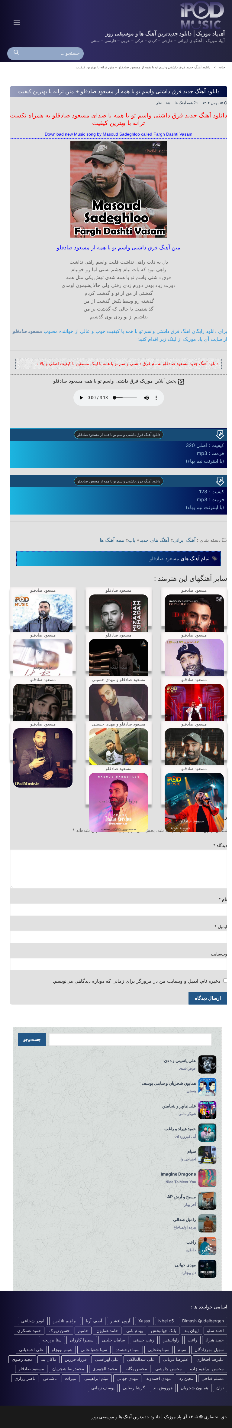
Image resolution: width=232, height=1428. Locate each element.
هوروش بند (162, 1387)
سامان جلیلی (113, 1339)
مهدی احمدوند (158, 1378)
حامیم (83, 1330)
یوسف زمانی (102, 1387)
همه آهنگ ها (184, 103)
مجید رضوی (22, 1359)
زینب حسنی (143, 1339)
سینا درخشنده (127, 1349)
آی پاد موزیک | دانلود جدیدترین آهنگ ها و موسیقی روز (165, 33)
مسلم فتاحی (212, 1378)
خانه (222, 67)
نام (223, 899)
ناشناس (50, 1378)
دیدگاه (220, 845)
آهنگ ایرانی (184, 540)
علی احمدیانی (31, 1349)
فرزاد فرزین (76, 1359)
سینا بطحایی (158, 1349)
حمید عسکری (29, 1330)
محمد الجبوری (104, 1368)
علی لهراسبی (107, 1359)
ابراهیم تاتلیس (65, 1320)
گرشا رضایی (134, 1387)
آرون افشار (120, 1320)
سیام (182, 1349)
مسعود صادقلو (27, 331)
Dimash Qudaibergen (203, 1320)
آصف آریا (94, 1320)
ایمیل (220, 926)
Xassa (144, 1320)
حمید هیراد (214, 1339)
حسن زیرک (59, 1330)
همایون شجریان (194, 1387)
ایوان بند (191, 1330)
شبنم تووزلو (62, 1349)
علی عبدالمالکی (141, 1359)
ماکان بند (48, 1359)
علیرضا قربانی (175, 1359)
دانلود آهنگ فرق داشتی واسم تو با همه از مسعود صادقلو (118, 434)
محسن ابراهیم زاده (207, 1368)
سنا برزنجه (52, 1339)
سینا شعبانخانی (94, 1349)
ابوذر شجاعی (32, 1320)
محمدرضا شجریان (68, 1368)
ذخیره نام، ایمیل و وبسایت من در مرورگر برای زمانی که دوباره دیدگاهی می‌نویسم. (136, 981)
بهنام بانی (134, 1330)
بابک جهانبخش (163, 1330)
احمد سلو (215, 1330)
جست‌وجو (32, 1039)
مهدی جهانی (127, 1378)
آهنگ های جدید (154, 540)
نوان (220, 1387)
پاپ (131, 540)
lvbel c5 (166, 1320)
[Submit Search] (16, 53)
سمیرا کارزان (82, 1339)
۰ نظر (161, 103)
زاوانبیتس (171, 1339)
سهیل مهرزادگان (209, 1349)
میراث (70, 1378)
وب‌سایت (219, 954)
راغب (192, 1339)
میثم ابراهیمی (96, 1378)
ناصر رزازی (24, 1378)
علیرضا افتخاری (210, 1359)
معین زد (186, 1378)
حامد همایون (107, 1330)
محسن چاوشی (168, 1368)
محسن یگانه (136, 1368)
